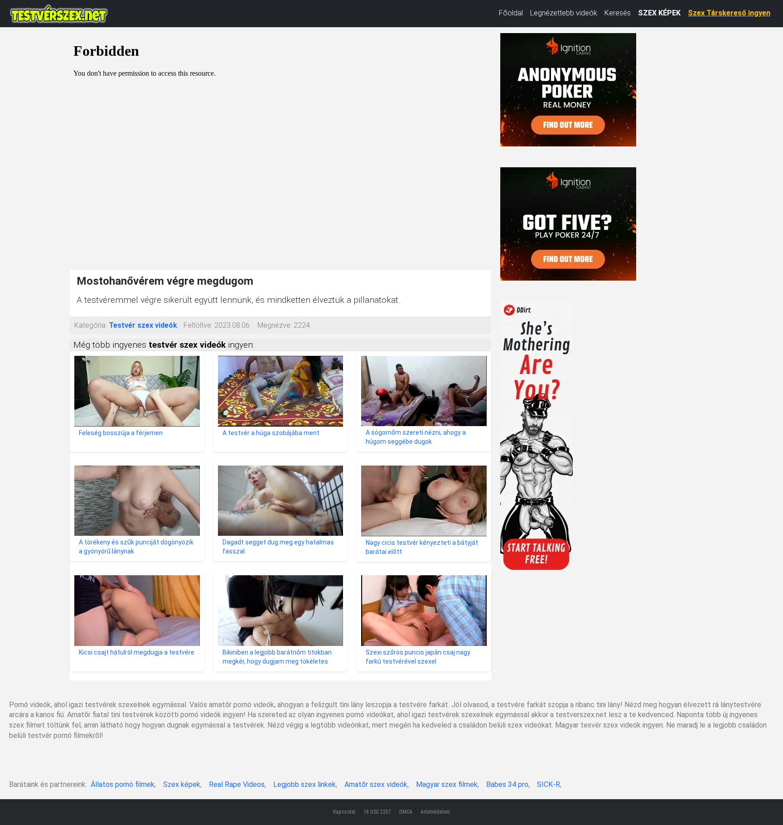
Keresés (617, 13)
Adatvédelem (435, 812)
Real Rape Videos (237, 784)
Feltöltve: (198, 325)
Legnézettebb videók (563, 13)
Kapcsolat (344, 812)
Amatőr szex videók (375, 784)
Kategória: (90, 325)
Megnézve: (274, 325)
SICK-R (548, 784)
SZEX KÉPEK (659, 13)
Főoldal (511, 13)
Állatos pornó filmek (123, 784)
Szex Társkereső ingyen (729, 13)
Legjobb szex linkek (304, 784)
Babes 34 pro (507, 784)
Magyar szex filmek (447, 784)
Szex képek (181, 784)
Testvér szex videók (143, 325)
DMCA (405, 812)
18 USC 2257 (377, 812)
